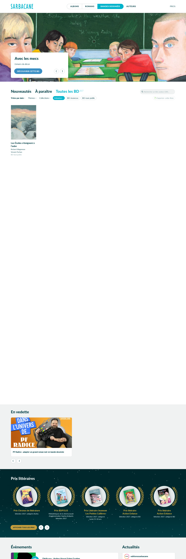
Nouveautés (21, 91)
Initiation (58, 98)
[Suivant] (62, 71)
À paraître (43, 91)
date (18, 98)
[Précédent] (56, 71)
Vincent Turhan (16, 152)
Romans (89, 6)
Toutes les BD (69, 91)
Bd (110, 6)
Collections (44, 98)
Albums (74, 6)
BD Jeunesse (72, 98)
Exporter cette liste (165, 98)
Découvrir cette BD (28, 71)
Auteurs (131, 6)
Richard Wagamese (18, 149)
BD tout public (88, 98)
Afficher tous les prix (24, 527)
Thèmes (31, 98)
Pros (172, 6)
